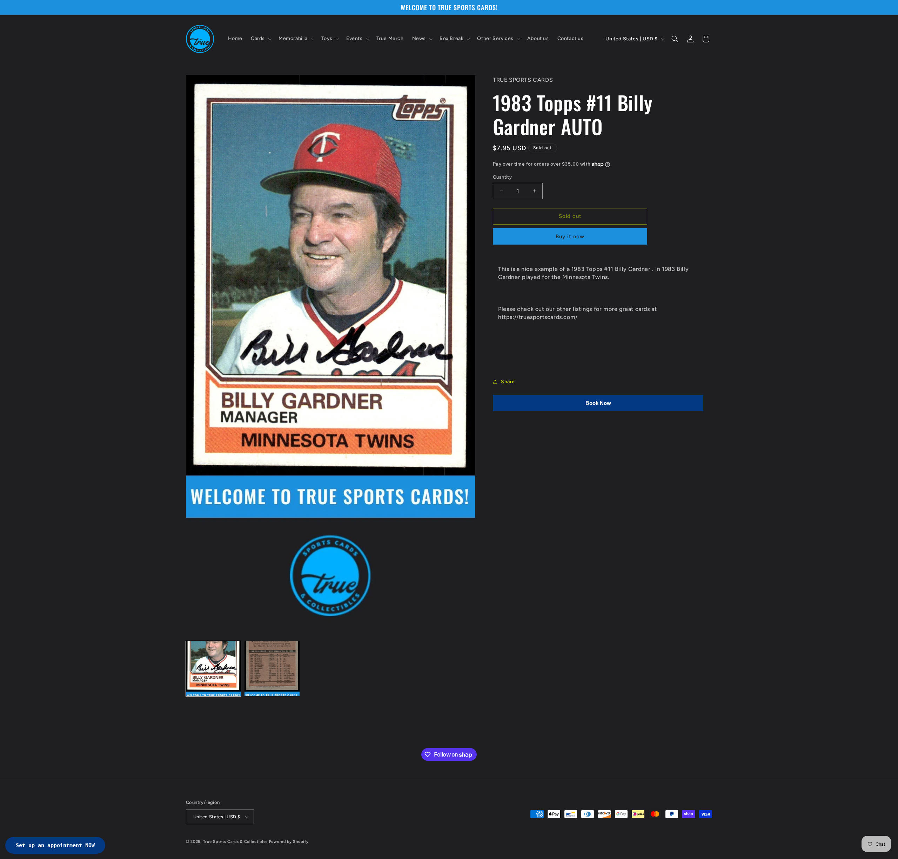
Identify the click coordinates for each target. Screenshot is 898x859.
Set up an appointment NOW (55, 845)
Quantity (502, 177)
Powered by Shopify (289, 841)
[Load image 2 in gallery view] (272, 668)
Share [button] (508, 382)
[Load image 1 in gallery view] (213, 668)
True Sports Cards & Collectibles (235, 841)
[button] (260, 39)
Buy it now (570, 236)
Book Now (598, 403)
